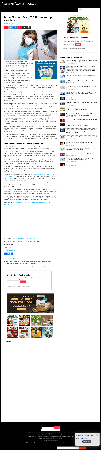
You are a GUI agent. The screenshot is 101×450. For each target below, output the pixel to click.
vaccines (22, 263)
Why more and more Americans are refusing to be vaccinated (80, 70)
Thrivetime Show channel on (26, 238)
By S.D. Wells (73, 121)
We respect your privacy (42, 434)
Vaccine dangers (14, 263)
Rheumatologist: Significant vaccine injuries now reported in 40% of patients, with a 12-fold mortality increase (81, 109)
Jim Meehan (46, 261)
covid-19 (32, 261)
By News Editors (74, 67)
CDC (22, 261)
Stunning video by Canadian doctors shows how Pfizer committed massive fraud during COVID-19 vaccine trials (81, 137)
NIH (54, 261)
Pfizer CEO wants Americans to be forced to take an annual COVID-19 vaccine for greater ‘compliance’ (80, 159)
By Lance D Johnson (75, 95)
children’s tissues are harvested (24, 147)
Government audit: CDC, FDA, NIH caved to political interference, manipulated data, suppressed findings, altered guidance (81, 93)
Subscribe (82, 448)
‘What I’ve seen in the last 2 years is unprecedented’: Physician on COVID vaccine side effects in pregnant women (81, 114)
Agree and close (86, 441)
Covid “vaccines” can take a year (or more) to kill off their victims (81, 164)
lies (51, 261)
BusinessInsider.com (9, 250)
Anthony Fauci (16, 261)
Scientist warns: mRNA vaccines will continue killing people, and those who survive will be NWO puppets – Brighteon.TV (81, 87)
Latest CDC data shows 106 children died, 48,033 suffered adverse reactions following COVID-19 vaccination (81, 61)
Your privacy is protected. (11, 286)
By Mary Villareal (74, 63)
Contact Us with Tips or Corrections (50, 440)
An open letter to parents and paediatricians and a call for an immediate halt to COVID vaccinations (80, 149)
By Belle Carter (74, 83)
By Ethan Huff (73, 78)
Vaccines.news (11, 241)
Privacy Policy (50, 444)
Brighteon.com (8, 247)
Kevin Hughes (16, 24)
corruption (27, 261)
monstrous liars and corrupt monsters (21, 68)
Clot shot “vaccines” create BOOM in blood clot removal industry (81, 119)
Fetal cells (38, 261)
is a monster (31, 105)
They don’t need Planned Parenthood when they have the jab (80, 66)
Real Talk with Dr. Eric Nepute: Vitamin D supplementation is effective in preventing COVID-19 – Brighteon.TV (80, 124)
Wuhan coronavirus (30, 263)
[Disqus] (30, 362)
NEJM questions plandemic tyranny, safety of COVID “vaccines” (80, 154)
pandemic (7, 263)
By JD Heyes (73, 139)
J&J (42, 261)
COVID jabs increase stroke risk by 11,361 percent (77, 98)
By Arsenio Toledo (74, 89)
